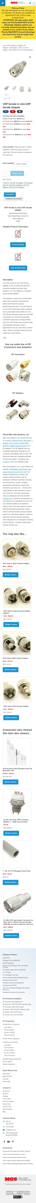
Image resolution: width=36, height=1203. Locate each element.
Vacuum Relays (7, 1061)
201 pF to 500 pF (9, 1030)
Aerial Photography (8, 963)
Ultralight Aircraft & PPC (10, 985)
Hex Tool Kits (6, 1081)
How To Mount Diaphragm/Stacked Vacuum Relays (18, 1163)
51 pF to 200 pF (8, 1047)
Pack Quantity (8, 163)
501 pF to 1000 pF (9, 1032)
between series (17, 440)
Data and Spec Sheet (18, 268)
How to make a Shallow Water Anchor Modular (16, 1160)
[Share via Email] (20, 111)
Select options (11, 575)
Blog (4, 1111)
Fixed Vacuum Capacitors (10, 1042)
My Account (6, 1091)
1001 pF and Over (9, 1035)
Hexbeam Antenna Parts (10, 980)
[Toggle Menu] (2, 3)
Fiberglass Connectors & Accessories (14, 992)
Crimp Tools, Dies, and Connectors (13, 1014)
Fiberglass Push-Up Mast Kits (11, 960)
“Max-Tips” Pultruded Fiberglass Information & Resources (16, 988)
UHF (24, 185)
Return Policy (7, 1104)
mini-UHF (12, 183)
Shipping (5, 1096)
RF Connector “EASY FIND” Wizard (13, 1007)
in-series (8, 440)
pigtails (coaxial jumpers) (18, 446)
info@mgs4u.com (11, 1130)
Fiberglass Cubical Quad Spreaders (13, 983)
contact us (6, 462)
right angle (27, 440)
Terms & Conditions (8, 1101)
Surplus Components (9, 1064)
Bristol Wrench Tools (10, 1070)
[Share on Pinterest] (13, 111)
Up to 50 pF (7, 1045)
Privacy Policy (7, 1099)
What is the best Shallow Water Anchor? (14, 1157)
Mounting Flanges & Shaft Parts (12, 1059)
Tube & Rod (6, 958)
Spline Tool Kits (7, 1076)
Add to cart (18, 173)
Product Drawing (18, 244)
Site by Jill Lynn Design (25, 1184)
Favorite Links (7, 1106)
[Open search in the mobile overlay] (34, 3)
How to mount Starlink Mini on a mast (14, 1154)
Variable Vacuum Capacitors (11, 1024)
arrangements (17, 18)
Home (4, 45)
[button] (30, 57)
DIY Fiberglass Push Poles (10, 975)
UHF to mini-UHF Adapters (16, 187)
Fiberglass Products (10, 954)
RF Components (8, 1021)
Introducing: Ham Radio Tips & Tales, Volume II (16, 1151)
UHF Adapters (13, 47)
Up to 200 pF (8, 1027)
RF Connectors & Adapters (15, 45)
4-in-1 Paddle (7, 972)
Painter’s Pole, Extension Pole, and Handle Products (15, 966)
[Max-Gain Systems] (18, 1176)
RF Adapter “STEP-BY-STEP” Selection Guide (16, 1009)
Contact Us (7, 1088)
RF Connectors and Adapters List (12, 1002)
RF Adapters (19, 183)
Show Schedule (7, 1109)
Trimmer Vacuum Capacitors (11, 1038)
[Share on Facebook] (6, 111)
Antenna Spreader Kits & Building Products (15, 977)
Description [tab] (10, 194)
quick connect (14, 443)
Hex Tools (5, 1079)
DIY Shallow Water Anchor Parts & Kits (14, 970)
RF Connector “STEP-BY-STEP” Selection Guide (17, 1004)
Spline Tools (6, 1073)
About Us (5, 1093)
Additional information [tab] (14, 199)
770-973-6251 (10, 1127)
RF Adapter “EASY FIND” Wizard (12, 1012)
